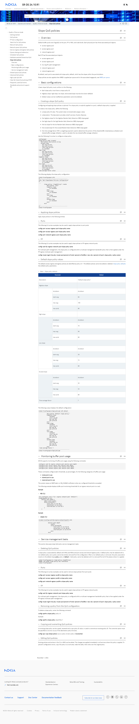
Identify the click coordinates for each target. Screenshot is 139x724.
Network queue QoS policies (18, 47)
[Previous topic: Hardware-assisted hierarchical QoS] (123, 24)
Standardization (51, 682)
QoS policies (13, 37)
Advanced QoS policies (17, 75)
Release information (80, 9)
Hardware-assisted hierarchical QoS (20, 57)
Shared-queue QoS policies (18, 72)
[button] (8, 32)
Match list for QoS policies (18, 42)
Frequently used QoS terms (18, 82)
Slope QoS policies (54, 23)
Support (20, 697)
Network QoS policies (16, 45)
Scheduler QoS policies (17, 55)
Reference (68, 9)
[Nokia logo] (9, 670)
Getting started (15, 35)
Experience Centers (52, 684)
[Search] (112, 16)
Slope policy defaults (119, 264)
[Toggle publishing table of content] (6, 28)
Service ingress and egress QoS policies (22, 50)
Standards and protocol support (19, 85)
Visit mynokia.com (12, 685)
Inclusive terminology (60, 711)
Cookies (29, 711)
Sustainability (98, 682)
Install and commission (21, 9)
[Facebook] (125, 696)
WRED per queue (105, 77)
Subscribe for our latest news (93, 698)
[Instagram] (107, 696)
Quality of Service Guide (40, 23)
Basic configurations (18, 65)
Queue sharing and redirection (19, 52)
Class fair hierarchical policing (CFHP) (21, 80)
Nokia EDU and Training (77, 682)
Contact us (9, 697)
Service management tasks (20, 70)
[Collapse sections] (120, 24)
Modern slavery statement (78, 711)
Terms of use (46, 711)
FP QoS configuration (16, 40)
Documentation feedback (51, 697)
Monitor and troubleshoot (54, 9)
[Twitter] (116, 696)
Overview (8, 9)
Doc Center (32, 697)
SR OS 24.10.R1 (11, 23)
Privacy (37, 711)
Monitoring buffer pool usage (20, 67)
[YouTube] (112, 696)
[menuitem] (8, 8)
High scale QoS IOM (16, 77)
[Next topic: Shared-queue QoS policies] (126, 24)
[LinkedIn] (121, 696)
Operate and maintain (37, 9)
